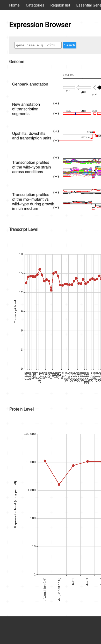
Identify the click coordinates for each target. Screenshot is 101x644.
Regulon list (60, 5)
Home (14, 5)
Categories (35, 5)
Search (69, 45)
